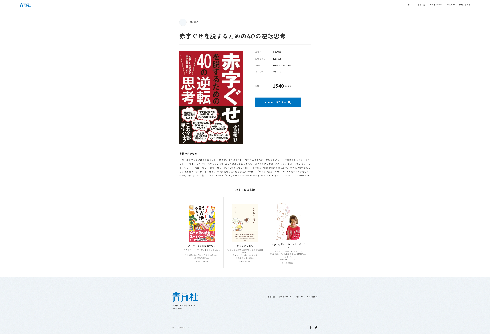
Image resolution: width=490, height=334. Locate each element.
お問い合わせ (312, 297)
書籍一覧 (271, 297)
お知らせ (299, 297)
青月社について (285, 297)
